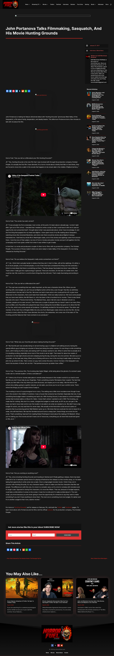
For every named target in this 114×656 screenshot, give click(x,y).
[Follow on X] (55, 645)
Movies (45, 4)
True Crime (80, 4)
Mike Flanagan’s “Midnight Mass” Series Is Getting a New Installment (97, 193)
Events (66, 652)
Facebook (68, 507)
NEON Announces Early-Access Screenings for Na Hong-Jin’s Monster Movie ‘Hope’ (98, 106)
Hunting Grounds (20, 507)
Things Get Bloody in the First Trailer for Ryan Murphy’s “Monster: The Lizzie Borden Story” (98, 151)
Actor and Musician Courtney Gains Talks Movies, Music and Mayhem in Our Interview (91, 601)
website (50, 510)
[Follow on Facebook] (52, 645)
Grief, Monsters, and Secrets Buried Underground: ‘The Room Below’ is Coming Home (98, 95)
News (26, 4)
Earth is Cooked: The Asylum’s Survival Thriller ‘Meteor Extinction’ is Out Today (98, 128)
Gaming (87, 4)
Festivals (58, 4)
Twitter (59, 507)
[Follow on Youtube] (61, 645)
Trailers (52, 4)
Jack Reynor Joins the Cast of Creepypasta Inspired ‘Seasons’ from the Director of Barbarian (98, 174)
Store (107, 4)
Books (92, 4)
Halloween (101, 4)
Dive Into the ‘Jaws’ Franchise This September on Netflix (98, 184)
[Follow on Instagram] (58, 645)
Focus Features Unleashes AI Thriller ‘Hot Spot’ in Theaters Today (98, 117)
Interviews (66, 4)
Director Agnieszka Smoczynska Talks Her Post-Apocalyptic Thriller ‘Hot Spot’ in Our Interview (55, 601)
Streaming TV (35, 4)
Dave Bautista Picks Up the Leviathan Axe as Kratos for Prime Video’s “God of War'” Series (99, 139)
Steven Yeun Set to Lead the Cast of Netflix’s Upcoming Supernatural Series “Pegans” (98, 162)
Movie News (100, 50)
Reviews (73, 4)
